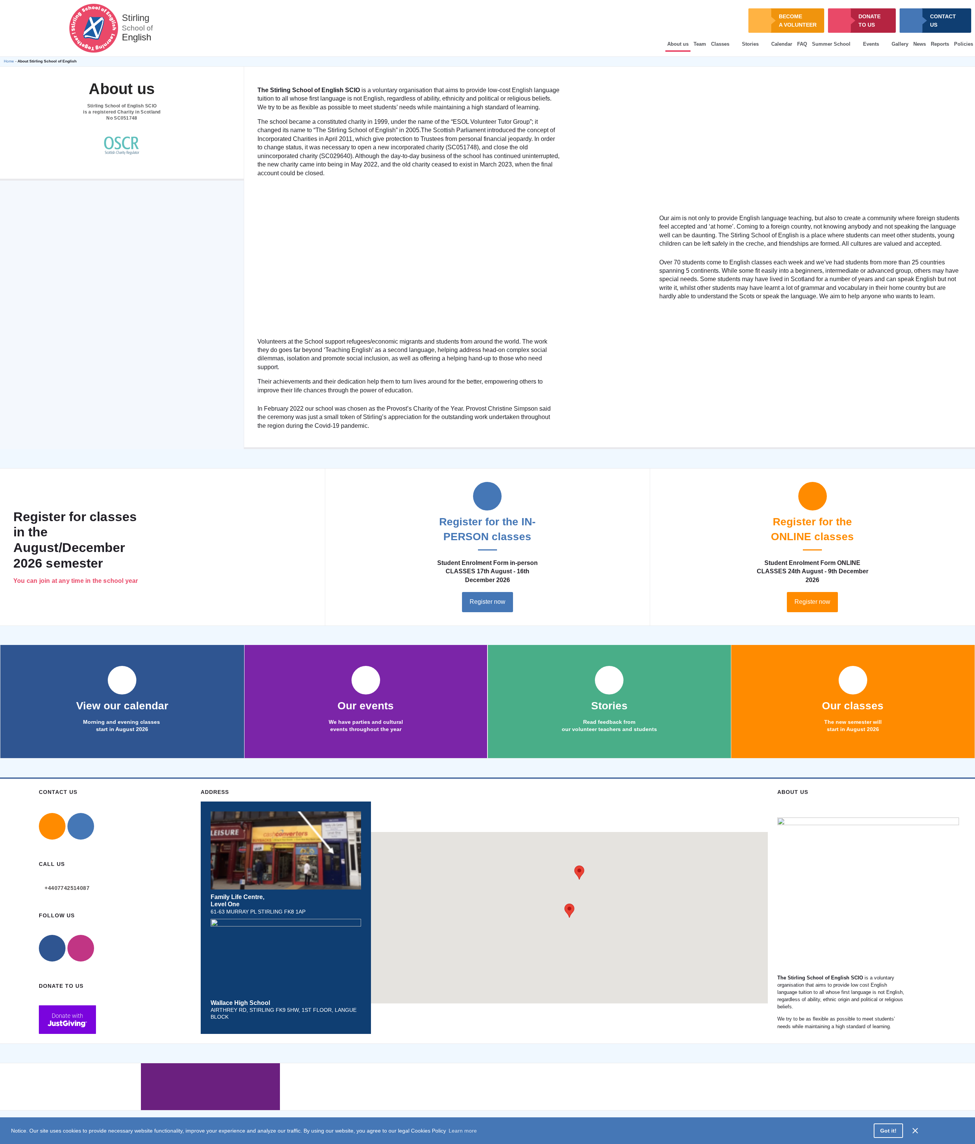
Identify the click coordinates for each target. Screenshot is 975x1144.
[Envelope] (52, 826)
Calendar (781, 44)
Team (700, 44)
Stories (750, 44)
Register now (487, 601)
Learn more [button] (463, 1131)
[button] (569, 911)
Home (9, 61)
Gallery (900, 44)
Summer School (831, 44)
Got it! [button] (888, 1131)
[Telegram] (80, 826)
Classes (720, 44)
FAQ (802, 44)
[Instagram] (80, 948)
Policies (963, 44)
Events (871, 44)
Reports (940, 44)
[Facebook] (52, 948)
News (919, 44)
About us (678, 44)
